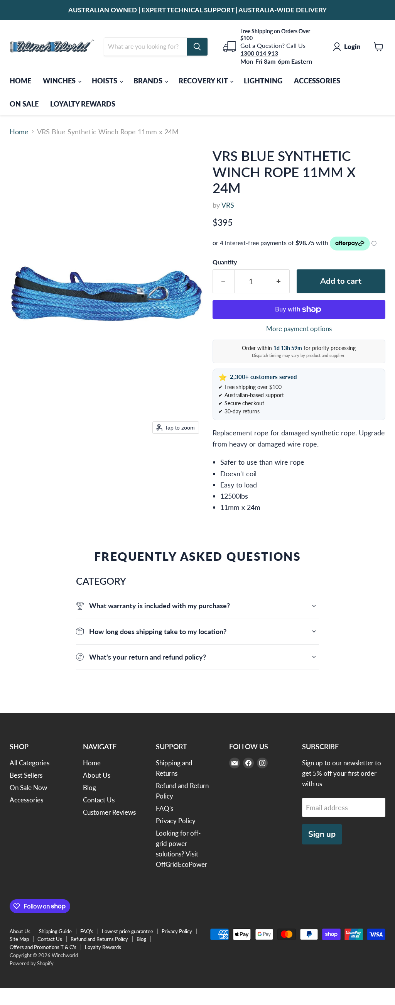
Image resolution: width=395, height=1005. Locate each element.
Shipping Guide (55, 931)
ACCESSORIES (317, 80)
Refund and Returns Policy (99, 939)
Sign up (322, 834)
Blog (89, 787)
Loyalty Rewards (103, 947)
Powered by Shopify (32, 963)
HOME (20, 80)
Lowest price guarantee (127, 931)
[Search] (197, 47)
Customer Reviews (109, 812)
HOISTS (105, 80)
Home (19, 132)
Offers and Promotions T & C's (43, 947)
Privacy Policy (176, 821)
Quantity (225, 262)
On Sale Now (28, 787)
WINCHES (60, 80)
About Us (96, 775)
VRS (227, 205)
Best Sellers (26, 775)
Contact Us (99, 800)
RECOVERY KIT (204, 80)
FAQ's (164, 808)
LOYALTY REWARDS (82, 104)
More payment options (299, 328)
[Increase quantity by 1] (279, 281)
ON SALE (24, 104)
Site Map (19, 939)
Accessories (26, 800)
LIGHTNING (263, 80)
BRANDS (148, 80)
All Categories (29, 763)
